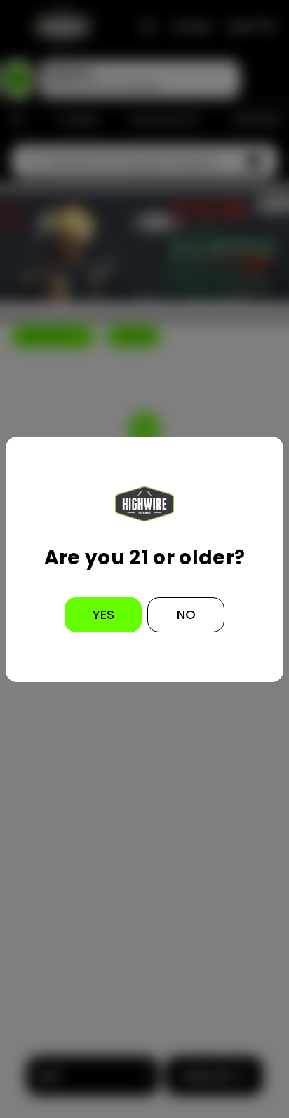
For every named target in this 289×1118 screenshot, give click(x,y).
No (186, 614)
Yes (103, 614)
